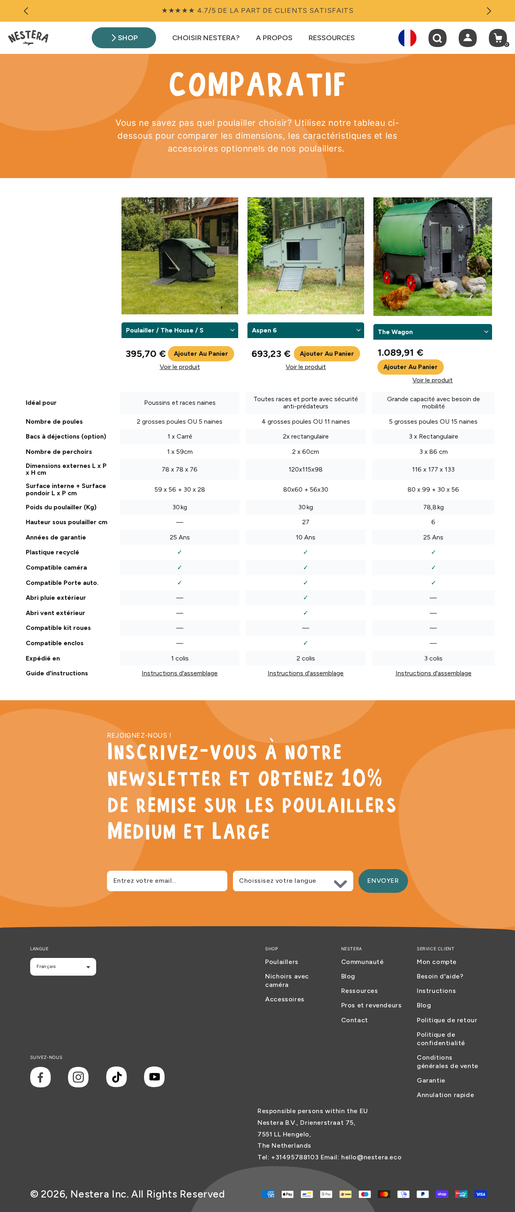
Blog (348, 976)
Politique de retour (447, 1020)
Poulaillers (282, 962)
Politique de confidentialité (441, 1039)
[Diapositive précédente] (26, 11)
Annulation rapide (445, 1095)
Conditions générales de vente (447, 1062)
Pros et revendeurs (371, 1005)
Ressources (359, 991)
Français (46, 966)
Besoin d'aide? (440, 976)
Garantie (431, 1080)
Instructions (436, 991)
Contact (354, 1020)
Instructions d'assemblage (180, 673)
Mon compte (437, 962)
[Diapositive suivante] (489, 11)
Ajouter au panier (201, 353)
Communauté (362, 962)
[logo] (28, 38)
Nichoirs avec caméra (287, 980)
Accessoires (285, 999)
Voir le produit (180, 367)
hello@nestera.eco (371, 1157)
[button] (437, 38)
